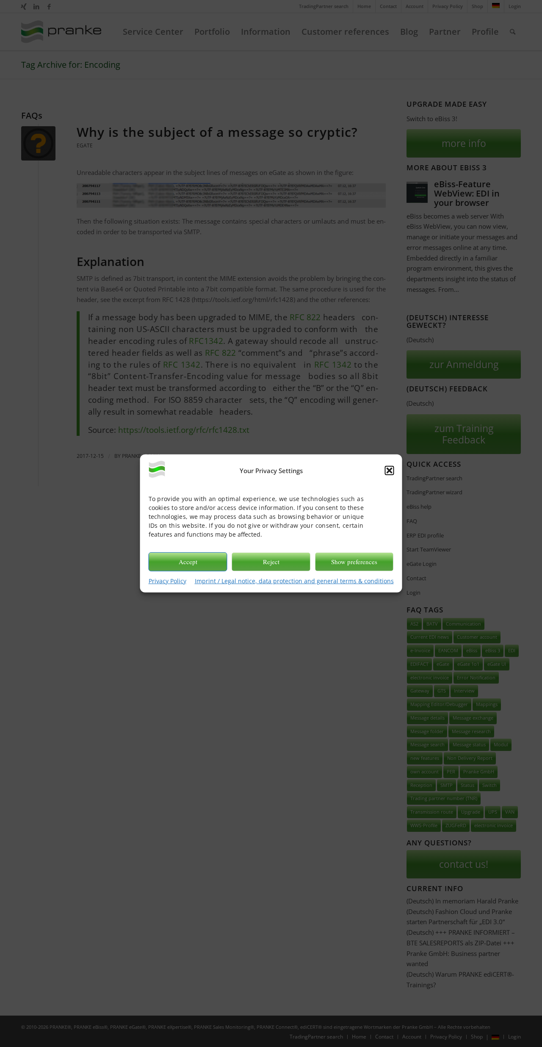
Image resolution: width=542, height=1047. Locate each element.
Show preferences (354, 561)
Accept (188, 561)
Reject (271, 561)
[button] (389, 470)
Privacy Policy (167, 580)
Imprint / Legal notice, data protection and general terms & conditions (294, 580)
